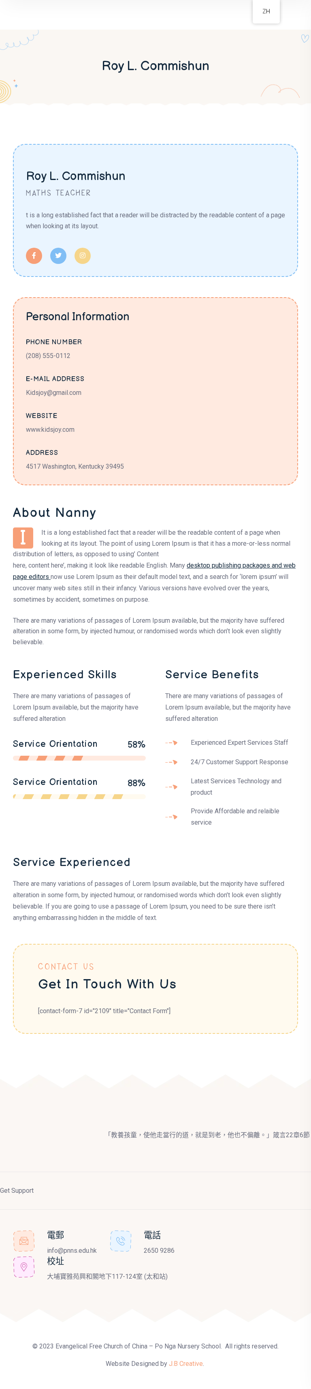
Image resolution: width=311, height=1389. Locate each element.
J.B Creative (186, 1364)
